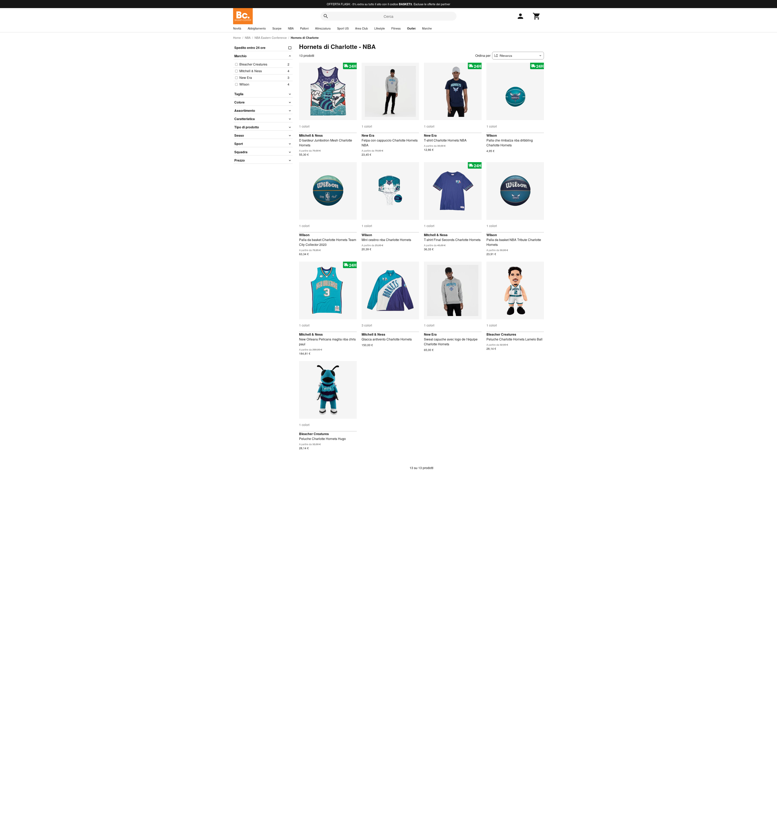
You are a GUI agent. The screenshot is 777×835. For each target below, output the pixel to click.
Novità (237, 28)
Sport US (343, 28)
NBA (291, 28)
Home (237, 38)
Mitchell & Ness (311, 135)
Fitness (396, 28)
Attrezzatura (323, 28)
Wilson (491, 135)
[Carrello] (537, 16)
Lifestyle (379, 28)
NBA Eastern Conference (271, 38)
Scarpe (276, 28)
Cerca (388, 16)
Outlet (411, 28)
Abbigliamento (257, 28)
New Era (368, 135)
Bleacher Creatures (501, 334)
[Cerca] (326, 16)
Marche (427, 28)
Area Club (361, 28)
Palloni (304, 28)
